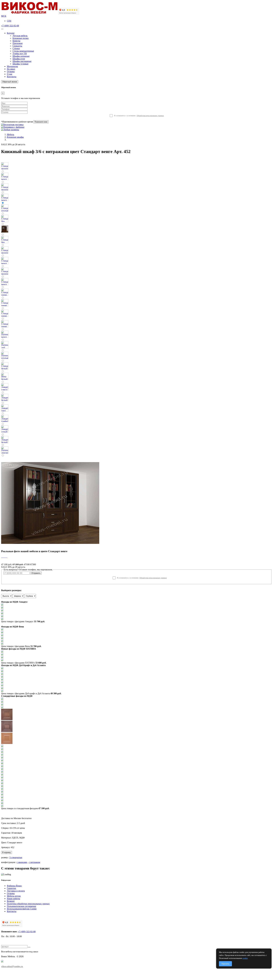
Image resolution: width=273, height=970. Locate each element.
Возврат (11, 901)
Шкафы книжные (21, 56)
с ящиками (22, 862)
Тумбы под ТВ (20, 53)
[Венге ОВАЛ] (2, 800)
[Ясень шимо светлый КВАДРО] (2, 699)
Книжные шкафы (15, 137)
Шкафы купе (19, 58)
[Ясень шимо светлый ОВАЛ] (2, 701)
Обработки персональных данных (150, 116)
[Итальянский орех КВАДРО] (2, 763)
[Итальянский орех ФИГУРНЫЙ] (2, 760)
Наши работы (13, 898)
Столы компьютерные (23, 51)
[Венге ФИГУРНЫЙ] (2, 794)
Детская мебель (20, 35)
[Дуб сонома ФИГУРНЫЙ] (2, 757)
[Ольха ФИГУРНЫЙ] (2, 783)
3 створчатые (15, 857)
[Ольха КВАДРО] (2, 777)
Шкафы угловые (20, 64)
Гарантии (11, 888)
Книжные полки (21, 38)
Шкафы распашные (22, 61)
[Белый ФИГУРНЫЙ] (2, 806)
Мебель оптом (14, 896)
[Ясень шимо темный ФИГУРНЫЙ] (7, 731)
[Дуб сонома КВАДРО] (2, 752)
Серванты (17, 46)
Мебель (10, 134)
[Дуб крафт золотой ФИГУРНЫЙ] (2, 682)
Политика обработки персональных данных (28, 903)
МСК (3, 16)
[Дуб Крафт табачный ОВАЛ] (2, 671)
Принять (225, 964)
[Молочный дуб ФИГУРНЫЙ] (2, 786)
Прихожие (18, 43)
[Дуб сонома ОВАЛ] (2, 754)
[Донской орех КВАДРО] (2, 769)
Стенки (16, 48)
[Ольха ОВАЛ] (2, 780)
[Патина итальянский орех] (2, 657)
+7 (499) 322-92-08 (10, 25)
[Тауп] (2, 619)
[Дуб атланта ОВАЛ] (2, 691)
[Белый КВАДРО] (2, 803)
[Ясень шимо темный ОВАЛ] (7, 719)
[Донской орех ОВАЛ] (2, 771)
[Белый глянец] (2, 604)
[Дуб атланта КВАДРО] (2, 688)
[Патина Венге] (2, 654)
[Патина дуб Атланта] (2, 651)
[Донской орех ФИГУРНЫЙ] (2, 774)
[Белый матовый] (2, 607)
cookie (245, 958)
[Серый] (2, 616)
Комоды (16, 41)
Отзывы (11, 71)
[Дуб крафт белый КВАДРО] (2, 674)
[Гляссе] (2, 610)
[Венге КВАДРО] (2, 797)
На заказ (11, 69)
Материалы (12, 66)
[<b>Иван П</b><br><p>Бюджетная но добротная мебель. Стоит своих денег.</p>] (3, 557)
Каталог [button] (11, 33)
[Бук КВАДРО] (2, 746)
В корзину (6, 852)
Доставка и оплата (16, 891)
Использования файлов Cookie (22, 909)
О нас (9, 74)
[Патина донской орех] (2, 660)
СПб (9, 21)
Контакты (11, 76)
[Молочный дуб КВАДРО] (2, 789)
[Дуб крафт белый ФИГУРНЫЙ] (2, 676)
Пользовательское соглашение (21, 906)
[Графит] (2, 613)
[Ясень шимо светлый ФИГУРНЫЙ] (2, 704)
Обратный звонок (9, 82)
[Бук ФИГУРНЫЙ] (7, 743)
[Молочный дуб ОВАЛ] (2, 791)
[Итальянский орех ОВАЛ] (2, 766)
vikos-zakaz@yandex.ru (12, 966)
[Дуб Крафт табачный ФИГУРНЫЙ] (2, 668)
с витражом (34, 862)
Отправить (36, 573)
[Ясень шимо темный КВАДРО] (2, 707)
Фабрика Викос (14, 886)
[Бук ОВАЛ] (2, 749)
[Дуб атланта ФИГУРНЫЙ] (2, 685)
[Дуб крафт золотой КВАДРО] (2, 679)
